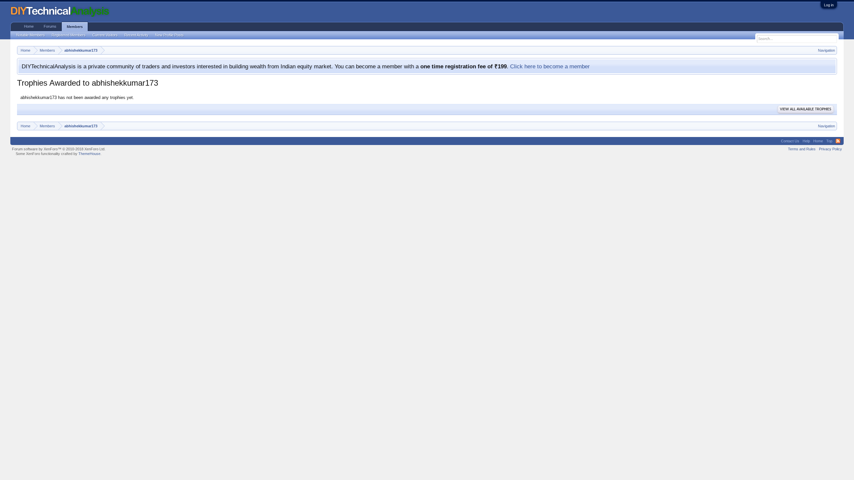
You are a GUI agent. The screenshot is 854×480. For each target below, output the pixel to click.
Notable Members (30, 35)
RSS (838, 141)
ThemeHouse (89, 154)
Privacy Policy (830, 149)
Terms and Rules (802, 149)
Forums (50, 26)
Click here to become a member (550, 66)
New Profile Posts (169, 35)
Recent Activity (136, 35)
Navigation (826, 50)
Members (75, 27)
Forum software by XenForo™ (58, 149)
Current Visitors (105, 35)
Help (806, 141)
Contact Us (790, 141)
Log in (829, 5)
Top (829, 141)
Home (29, 26)
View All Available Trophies (805, 109)
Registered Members (69, 35)
